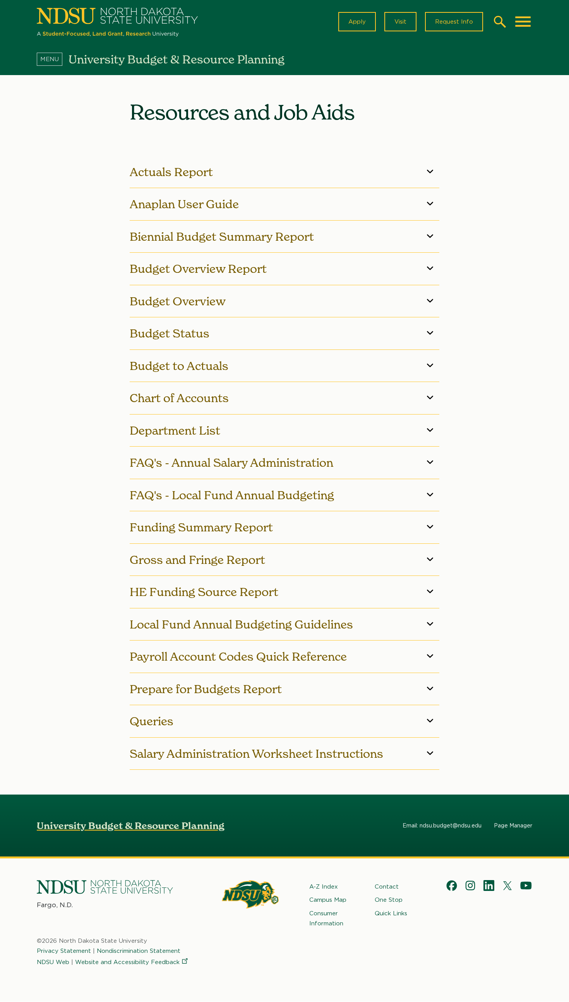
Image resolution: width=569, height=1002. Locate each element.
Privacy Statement (64, 950)
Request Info (454, 21)
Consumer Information (326, 918)
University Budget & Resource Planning (131, 825)
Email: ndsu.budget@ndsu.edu (442, 825)
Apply (357, 21)
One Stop (389, 899)
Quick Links (391, 913)
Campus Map (327, 899)
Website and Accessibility (127, 962)
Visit (400, 21)
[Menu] (53, 59)
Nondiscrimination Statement (138, 950)
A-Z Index (323, 886)
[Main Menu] (523, 21)
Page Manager (513, 825)
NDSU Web (53, 962)
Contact (387, 886)
